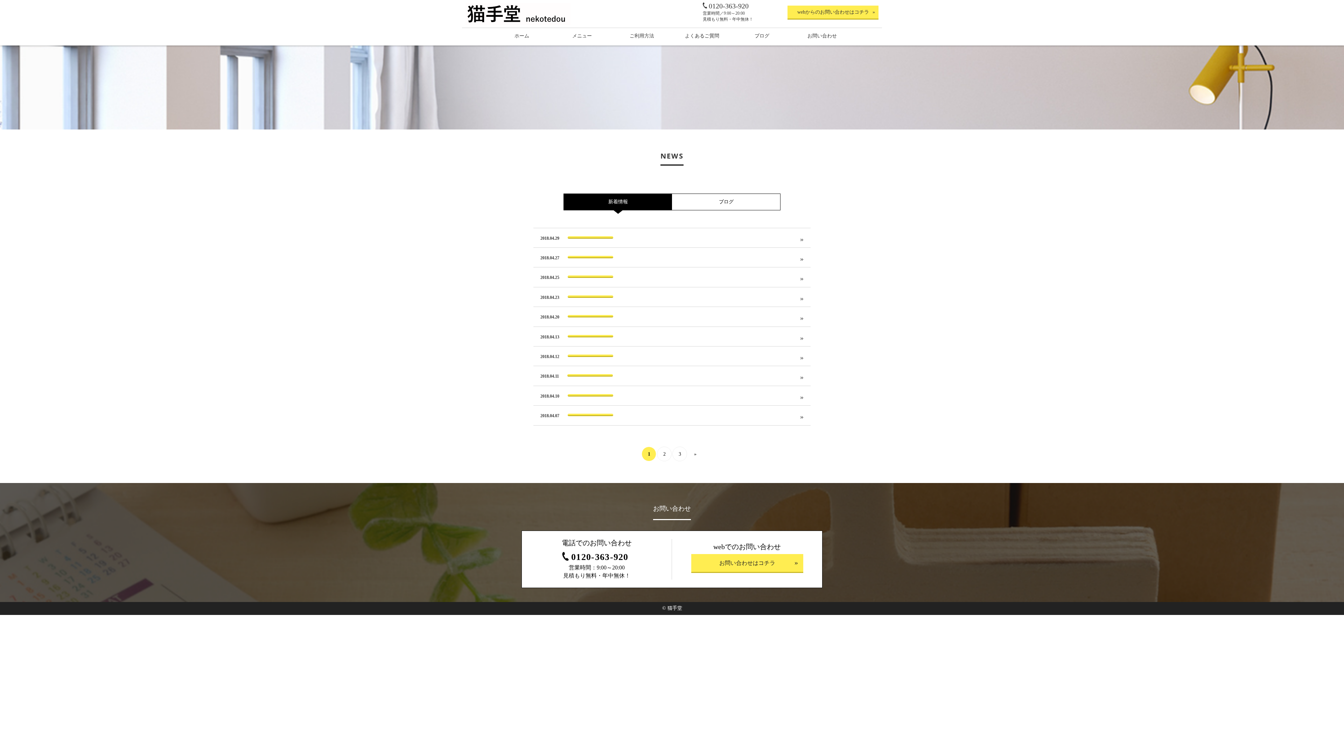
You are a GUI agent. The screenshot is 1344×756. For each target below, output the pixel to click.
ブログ (726, 201)
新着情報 (618, 201)
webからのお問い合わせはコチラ (833, 12)
